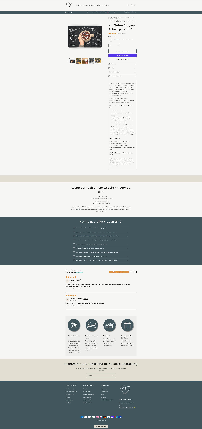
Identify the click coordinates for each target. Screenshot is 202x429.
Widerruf (103, 397)
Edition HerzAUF (103, 420)
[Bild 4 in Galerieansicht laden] (98, 61)
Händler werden (87, 400)
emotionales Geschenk (78, 209)
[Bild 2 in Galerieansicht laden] (78, 61)
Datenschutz (104, 391)
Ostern (110, 209)
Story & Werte (69, 400)
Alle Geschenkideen (70, 388)
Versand (117, 39)
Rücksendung (87, 397)
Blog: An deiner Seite (71, 391)
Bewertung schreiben (119, 272)
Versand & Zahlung (88, 394)
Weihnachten (101, 209)
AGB (102, 394)
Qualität (67, 397)
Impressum (104, 388)
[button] (79, 5)
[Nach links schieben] (67, 61)
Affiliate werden (87, 402)
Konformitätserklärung (107, 400)
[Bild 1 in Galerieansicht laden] (72, 61)
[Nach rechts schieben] (103, 61)
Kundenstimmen (69, 394)
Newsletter (68, 402)
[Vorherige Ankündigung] (87, 12)
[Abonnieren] (113, 375)
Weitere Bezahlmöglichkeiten (122, 59)
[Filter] (131, 272)
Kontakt (85, 388)
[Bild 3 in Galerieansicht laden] (91, 61)
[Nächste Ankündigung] (114, 12)
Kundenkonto (87, 391)
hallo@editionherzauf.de (126, 407)
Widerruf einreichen (101, 426)
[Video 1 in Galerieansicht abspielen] (85, 61)
